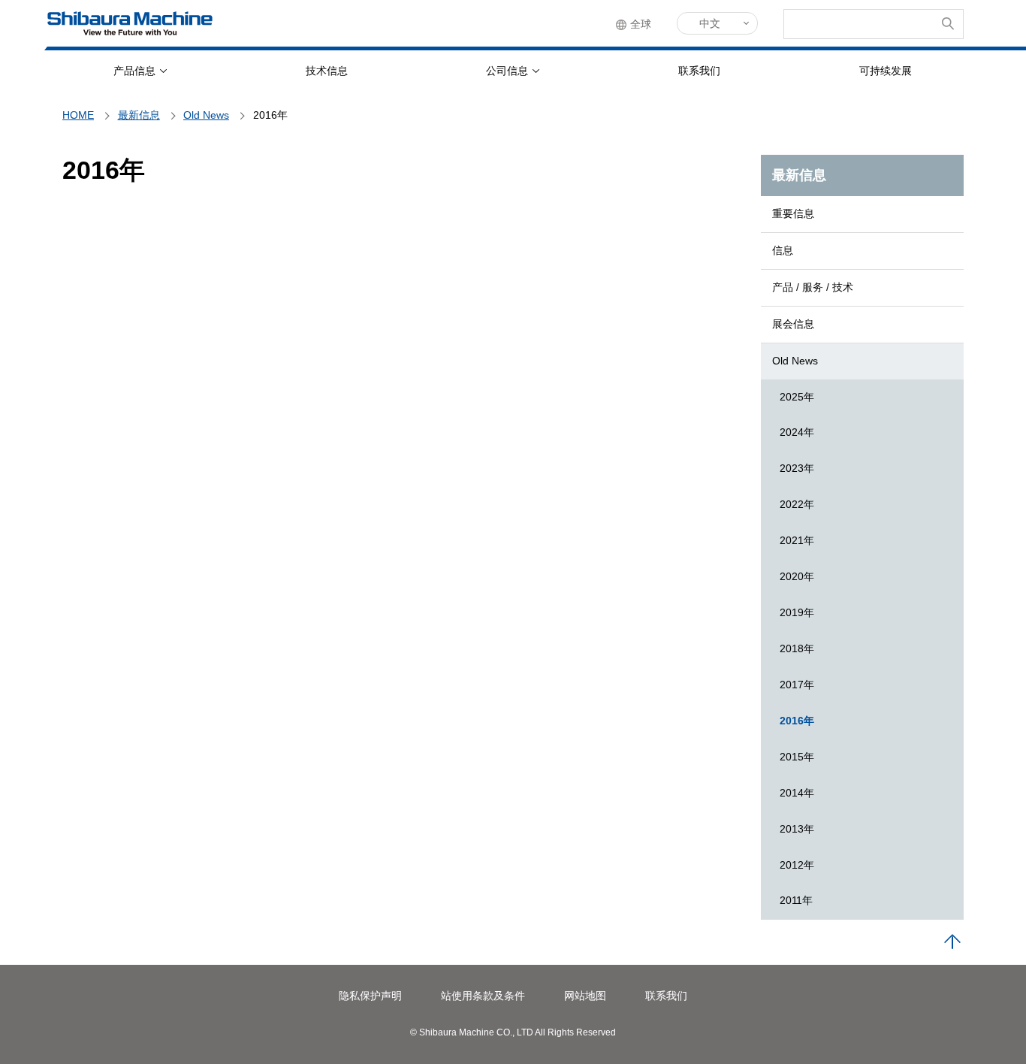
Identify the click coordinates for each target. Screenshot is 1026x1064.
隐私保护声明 (370, 996)
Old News (795, 361)
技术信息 (327, 71)
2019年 (797, 612)
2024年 (797, 432)
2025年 (797, 397)
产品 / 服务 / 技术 (812, 287)
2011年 (796, 900)
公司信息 (507, 71)
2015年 (797, 757)
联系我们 (699, 71)
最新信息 (799, 175)
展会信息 (793, 324)
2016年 (797, 721)
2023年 (797, 468)
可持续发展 (885, 71)
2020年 (797, 576)
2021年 (797, 540)
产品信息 (134, 71)
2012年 (797, 865)
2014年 (797, 793)
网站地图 (585, 996)
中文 (709, 23)
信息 (782, 250)
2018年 (797, 648)
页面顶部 (952, 942)
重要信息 (793, 213)
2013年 (797, 829)
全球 (640, 24)
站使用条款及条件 (483, 996)
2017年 (797, 685)
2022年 (797, 504)
